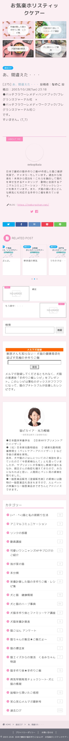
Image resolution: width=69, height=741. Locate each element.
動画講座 (35, 542)
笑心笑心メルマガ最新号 (35, 701)
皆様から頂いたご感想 (35, 693)
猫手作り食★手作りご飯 (35, 670)
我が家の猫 (35, 564)
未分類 (35, 573)
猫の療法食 (35, 648)
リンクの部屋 (35, 533)
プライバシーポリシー (25, 732)
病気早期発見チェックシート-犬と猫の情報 (35, 682)
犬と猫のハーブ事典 (35, 604)
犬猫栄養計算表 (35, 622)
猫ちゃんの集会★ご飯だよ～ (35, 639)
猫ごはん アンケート (35, 630)
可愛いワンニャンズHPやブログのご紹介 (35, 553)
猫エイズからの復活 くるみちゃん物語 (35, 659)
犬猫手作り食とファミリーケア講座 (35, 613)
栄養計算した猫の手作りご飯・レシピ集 (35, 584)
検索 (8, 325)
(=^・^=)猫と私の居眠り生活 (35, 515)
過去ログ (8, 68)
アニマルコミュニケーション (35, 524)
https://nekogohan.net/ (33, 204)
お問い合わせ (47, 732)
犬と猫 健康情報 (35, 595)
